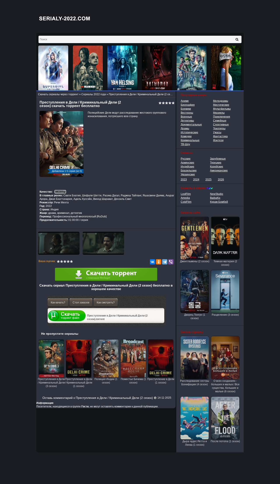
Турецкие (215, 162)
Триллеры (219, 128)
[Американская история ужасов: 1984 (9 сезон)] (226, 68)
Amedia (185, 197)
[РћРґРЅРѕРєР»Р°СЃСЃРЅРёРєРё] (158, 261)
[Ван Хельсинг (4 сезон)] (122, 68)
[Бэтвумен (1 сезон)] (157, 68)
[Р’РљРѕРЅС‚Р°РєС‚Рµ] (152, 261)
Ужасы (217, 132)
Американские (219, 170)
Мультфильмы (222, 108)
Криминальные (190, 140)
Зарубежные (218, 158)
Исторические (189, 132)
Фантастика (220, 136)
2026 (221, 179)
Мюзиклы (219, 112)
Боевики (186, 108)
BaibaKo (215, 197)
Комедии (186, 136)
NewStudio (216, 193)
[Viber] (170, 261)
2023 (184, 179)
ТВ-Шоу (185, 144)
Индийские (187, 166)
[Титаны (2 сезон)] (192, 68)
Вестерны (187, 112)
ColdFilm (186, 201)
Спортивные (221, 124)
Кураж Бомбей (219, 201)
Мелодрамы (220, 100)
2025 (208, 179)
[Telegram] (164, 261)
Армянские (187, 162)
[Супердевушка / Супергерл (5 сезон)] (53, 68)
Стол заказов (81, 302)
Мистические (221, 104)
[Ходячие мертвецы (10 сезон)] (88, 68)
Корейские (216, 166)
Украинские (188, 174)
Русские (186, 158)
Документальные (191, 124)
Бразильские (189, 170)
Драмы (185, 128)
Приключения (221, 116)
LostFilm (186, 193)
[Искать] (237, 39)
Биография (188, 104)
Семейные (219, 120)
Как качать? (58, 302)
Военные (186, 116)
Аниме (185, 100)
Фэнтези (218, 140)
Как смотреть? (106, 302)
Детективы (187, 120)
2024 (196, 179)
